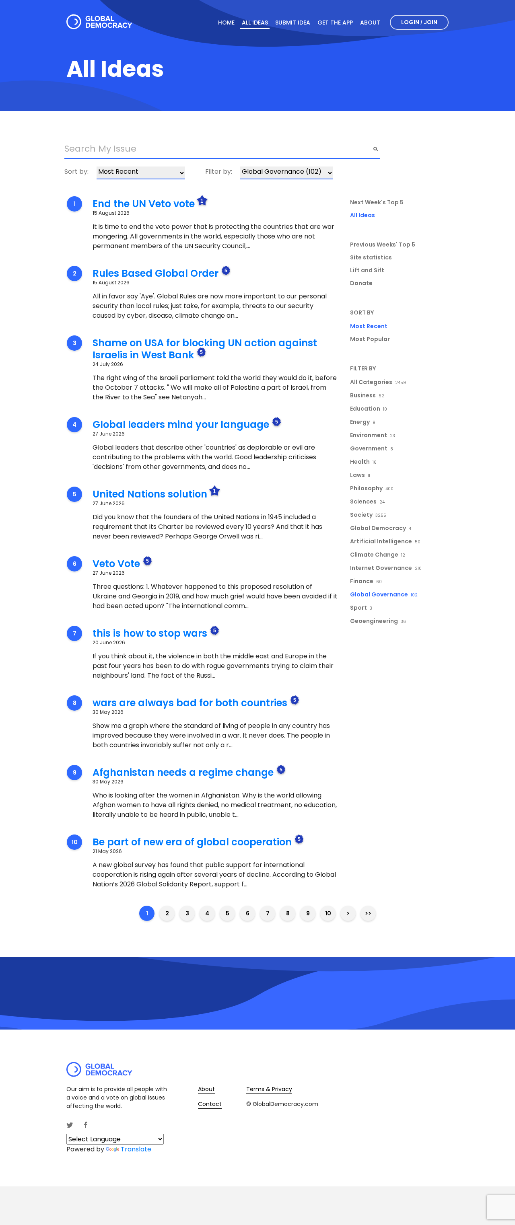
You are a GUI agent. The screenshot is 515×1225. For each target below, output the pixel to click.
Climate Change (377, 555)
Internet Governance (386, 568)
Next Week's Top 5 (377, 202)
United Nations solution (150, 494)
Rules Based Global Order (155, 273)
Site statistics (371, 257)
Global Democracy (380, 528)
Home (226, 22)
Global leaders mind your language (181, 424)
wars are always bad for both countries (190, 702)
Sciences (367, 501)
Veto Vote (116, 563)
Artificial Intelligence (385, 541)
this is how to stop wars (150, 633)
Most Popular (370, 339)
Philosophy (371, 488)
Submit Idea (292, 22)
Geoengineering (378, 621)
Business (367, 395)
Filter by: (218, 171)
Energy (362, 422)
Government (371, 448)
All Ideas (255, 22)
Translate (136, 1149)
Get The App (335, 22)
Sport (361, 608)
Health (363, 462)
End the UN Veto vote (144, 203)
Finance (366, 581)
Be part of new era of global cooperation (192, 842)
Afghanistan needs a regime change (183, 772)
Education (368, 409)
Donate (361, 283)
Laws (360, 475)
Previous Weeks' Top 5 (382, 244)
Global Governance (384, 594)
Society (368, 515)
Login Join (419, 22)
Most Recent (368, 326)
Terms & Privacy (269, 1089)
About (370, 22)
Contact (210, 1104)
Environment (372, 435)
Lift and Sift (367, 270)
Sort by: (76, 171)
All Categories (378, 382)
